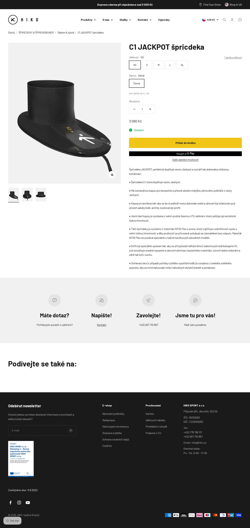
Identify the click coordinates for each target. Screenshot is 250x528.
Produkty (86, 19)
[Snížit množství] (134, 109)
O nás (106, 19)
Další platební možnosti (185, 159)
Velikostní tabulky (155, 420)
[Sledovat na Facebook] (10, 502)
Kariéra (150, 413)
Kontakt (143, 19)
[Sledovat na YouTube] (28, 502)
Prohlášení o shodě (156, 426)
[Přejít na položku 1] (13, 195)
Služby (124, 19)
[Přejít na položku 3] (40, 195)
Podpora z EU (153, 432)
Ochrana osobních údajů (115, 439)
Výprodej (163, 19)
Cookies (107, 445)
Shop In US (236, 4)
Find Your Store (212, 4)
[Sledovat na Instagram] (19, 502)
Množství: (134, 101)
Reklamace (108, 420)
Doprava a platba (112, 432)
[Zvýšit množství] (150, 109)
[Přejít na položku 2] (27, 195)
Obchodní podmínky (113, 413)
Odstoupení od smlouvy (115, 426)
